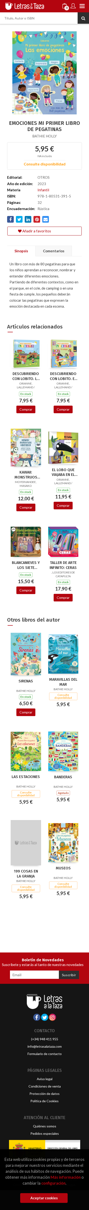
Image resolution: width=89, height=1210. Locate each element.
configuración (53, 1183)
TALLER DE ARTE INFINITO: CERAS (63, 565)
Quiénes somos (44, 1126)
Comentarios (53, 251)
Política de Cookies (44, 1101)
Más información (66, 1177)
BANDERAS (63, 777)
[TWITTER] (44, 1017)
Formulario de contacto (45, 1054)
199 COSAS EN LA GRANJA (26, 873)
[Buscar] (83, 18)
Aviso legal (44, 1079)
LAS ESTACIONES (26, 776)
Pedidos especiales (44, 1133)
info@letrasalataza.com (45, 1046)
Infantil (43, 190)
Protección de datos (44, 1094)
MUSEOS (63, 868)
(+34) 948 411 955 (44, 1039)
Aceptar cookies (44, 1198)
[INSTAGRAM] (52, 1017)
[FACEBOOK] (36, 1017)
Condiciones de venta (44, 1086)
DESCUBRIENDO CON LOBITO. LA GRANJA (25, 376)
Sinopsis (21, 251)
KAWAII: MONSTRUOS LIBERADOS (25, 474)
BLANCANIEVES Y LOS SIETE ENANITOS (26, 565)
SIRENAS (26, 681)
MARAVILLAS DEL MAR (63, 682)
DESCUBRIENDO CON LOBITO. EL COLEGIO (63, 376)
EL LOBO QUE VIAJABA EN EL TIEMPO (63, 472)
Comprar (25, 409)
